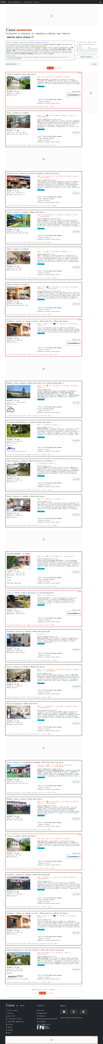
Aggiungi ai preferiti (45, 101)
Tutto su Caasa (12, 1010)
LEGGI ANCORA (41, 86)
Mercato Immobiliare (14, 2)
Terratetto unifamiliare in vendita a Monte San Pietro (29, 422)
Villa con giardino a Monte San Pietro (22, 704)
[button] (100, 2)
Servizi (10, 1013)
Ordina (94, 64)
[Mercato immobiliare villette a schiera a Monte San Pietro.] (87, 49)
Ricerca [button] (36, 2)
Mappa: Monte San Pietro (42, 57)
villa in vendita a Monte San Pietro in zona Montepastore (30, 593)
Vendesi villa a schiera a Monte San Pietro (24, 799)
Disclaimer (42, 1021)
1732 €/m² (19, 402)
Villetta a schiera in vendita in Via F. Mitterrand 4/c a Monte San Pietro (37, 321)
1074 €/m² (19, 573)
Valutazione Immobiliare (16, 1021)
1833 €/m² (19, 193)
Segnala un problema (49, 103)
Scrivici (41, 1010)
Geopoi (20, 58)
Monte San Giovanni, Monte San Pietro (18, 783)
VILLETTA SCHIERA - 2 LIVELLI (18, 554)
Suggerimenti (43, 1013)
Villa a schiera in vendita (18, 113)
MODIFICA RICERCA (19, 37)
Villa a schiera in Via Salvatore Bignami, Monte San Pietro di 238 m (35, 762)
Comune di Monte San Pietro (26, 57)
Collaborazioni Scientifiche (48, 1018)
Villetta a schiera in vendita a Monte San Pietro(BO (28, 631)
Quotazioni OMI (12, 58)
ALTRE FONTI (76, 132)
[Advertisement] (51, 16)
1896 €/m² (19, 132)
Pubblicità (42, 1016)
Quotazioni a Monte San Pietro (60, 57)
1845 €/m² (19, 894)
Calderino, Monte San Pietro (15, 724)
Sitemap (10, 1030)
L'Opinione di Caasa (14, 1018)
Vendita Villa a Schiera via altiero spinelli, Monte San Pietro (33, 173)
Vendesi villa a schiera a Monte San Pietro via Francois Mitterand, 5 (35, 383)
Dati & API (11, 1016)
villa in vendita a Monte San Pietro (21, 74)
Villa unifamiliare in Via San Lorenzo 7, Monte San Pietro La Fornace (35, 950)
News (9, 1032)
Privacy (10, 1024)
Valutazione (28, 2)
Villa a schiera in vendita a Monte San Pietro (25, 212)
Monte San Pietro (12, 57)
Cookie (10, 1027)
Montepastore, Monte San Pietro (16, 575)
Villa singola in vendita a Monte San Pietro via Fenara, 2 (31, 461)
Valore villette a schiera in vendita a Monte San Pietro (27, 42)
